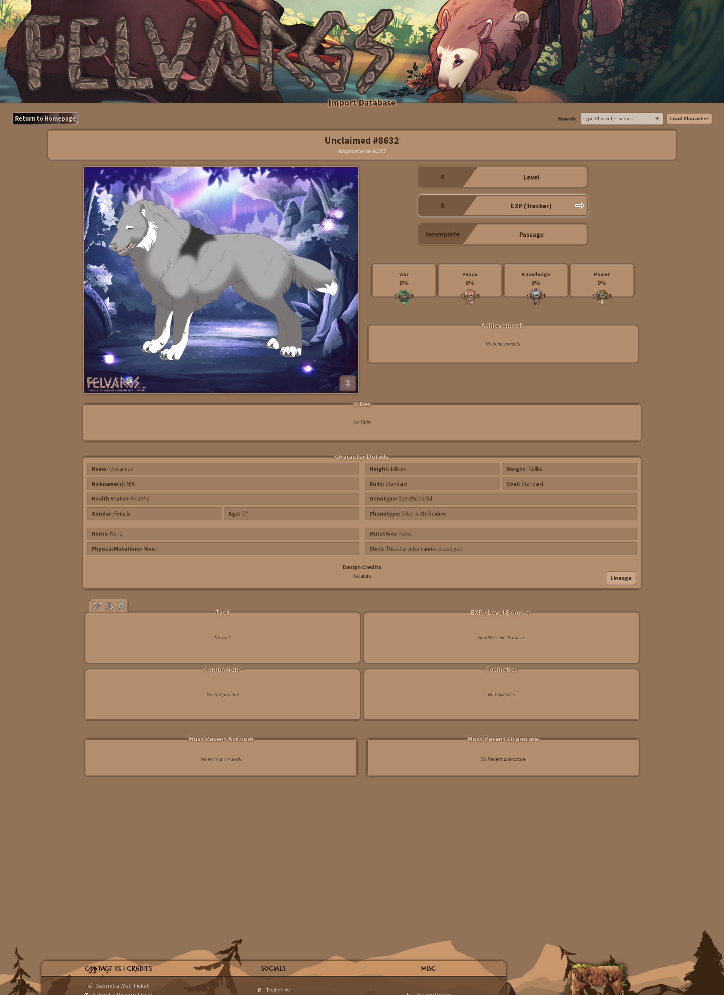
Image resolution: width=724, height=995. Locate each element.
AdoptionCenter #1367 (362, 150)
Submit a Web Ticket (122, 985)
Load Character (689, 118)
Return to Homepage (45, 118)
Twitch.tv (278, 990)
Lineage (621, 578)
